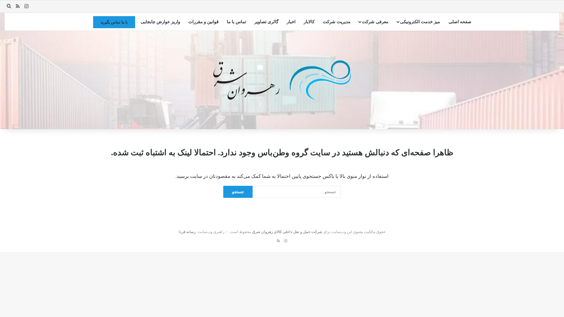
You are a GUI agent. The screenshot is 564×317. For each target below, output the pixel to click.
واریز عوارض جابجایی (160, 21)
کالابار (309, 21)
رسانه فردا (187, 232)
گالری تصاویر (266, 21)
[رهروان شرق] (282, 80)
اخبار (291, 21)
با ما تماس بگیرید (114, 22)
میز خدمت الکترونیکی (420, 21)
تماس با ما (236, 21)
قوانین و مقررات (203, 21)
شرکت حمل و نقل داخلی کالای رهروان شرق (287, 232)
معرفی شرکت (375, 21)
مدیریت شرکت (336, 21)
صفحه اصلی (460, 21)
